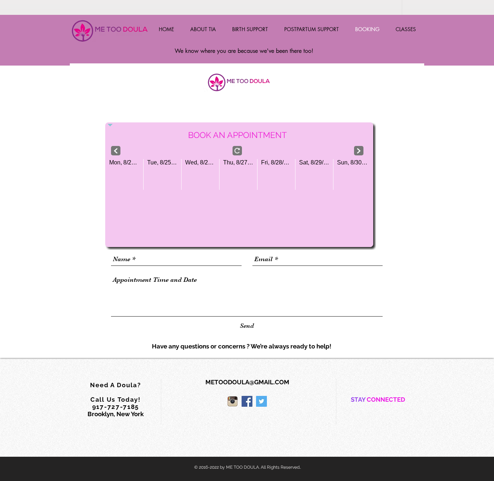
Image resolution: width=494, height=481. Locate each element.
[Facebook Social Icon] (247, 401)
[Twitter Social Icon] (261, 401)
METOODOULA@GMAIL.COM (247, 382)
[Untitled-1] (232, 401)
